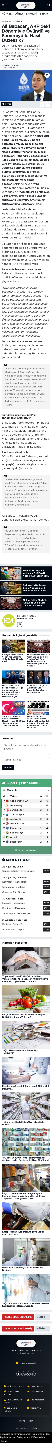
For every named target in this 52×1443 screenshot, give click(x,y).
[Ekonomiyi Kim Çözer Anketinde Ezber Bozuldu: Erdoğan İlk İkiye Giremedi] (38, 677)
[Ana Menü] (3, 5)
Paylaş (8, 104)
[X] (23, 1374)
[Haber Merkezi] (8, 620)
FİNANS (44, 14)
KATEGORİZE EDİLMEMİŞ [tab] (18, 1317)
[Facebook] (18, 1374)
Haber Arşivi (36, 1408)
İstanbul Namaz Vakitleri (13, 1393)
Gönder (8, 767)
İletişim (30, 1421)
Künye (22, 1421)
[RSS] (33, 1374)
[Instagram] (28, 1374)
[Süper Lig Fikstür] (48, 860)
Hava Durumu (37, 1386)
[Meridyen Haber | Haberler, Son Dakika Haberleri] (26, 5)
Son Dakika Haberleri (10, 1409)
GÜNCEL (6, 14)
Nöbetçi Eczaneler (15, 1386)
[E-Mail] (19, 624)
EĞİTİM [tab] (41, 1317)
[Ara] (48, 5)
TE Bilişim (33, 1428)
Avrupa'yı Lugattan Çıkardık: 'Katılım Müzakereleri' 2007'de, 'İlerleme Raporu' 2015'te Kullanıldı (13, 721)
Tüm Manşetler (37, 1400)
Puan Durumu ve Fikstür (13, 1401)
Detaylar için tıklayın (26, 850)
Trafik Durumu (36, 1392)
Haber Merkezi (25, 619)
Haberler (7, 22)
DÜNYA (19, 14)
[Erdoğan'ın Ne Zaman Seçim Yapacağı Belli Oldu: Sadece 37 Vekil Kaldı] (13, 646)
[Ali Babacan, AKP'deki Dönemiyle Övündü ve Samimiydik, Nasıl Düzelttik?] (26, 85)
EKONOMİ (31, 14)
